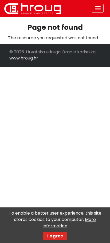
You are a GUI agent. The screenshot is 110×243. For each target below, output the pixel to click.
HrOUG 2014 (32, 8)
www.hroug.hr (23, 58)
